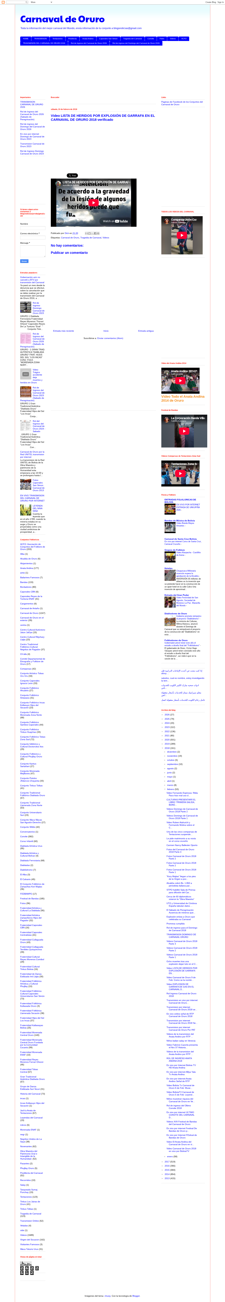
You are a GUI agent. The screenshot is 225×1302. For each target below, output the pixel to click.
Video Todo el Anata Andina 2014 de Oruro (182, 398)
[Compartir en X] (92, 233)
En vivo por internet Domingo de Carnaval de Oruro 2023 (32, 136)
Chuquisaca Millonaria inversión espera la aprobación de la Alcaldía (187, 573)
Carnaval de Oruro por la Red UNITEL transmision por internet (32, 454)
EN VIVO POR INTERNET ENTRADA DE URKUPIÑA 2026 (188, 507)
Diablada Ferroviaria (30, 860)
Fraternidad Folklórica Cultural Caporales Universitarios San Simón (32, 993)
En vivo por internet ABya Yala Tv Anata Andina (181, 1073)
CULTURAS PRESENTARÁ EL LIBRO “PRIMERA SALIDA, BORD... (181, 802)
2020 (167, 739)
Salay (23, 1185)
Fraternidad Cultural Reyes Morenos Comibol (32, 958)
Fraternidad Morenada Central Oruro (31, 1033)
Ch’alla (23, 654)
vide (22, 1230)
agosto (170, 768)
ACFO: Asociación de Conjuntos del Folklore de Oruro (32, 547)
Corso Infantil (26, 841)
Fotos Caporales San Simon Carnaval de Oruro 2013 (39, 485)
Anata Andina (26, 568)
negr (22, 1134)
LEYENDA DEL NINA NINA (37, 508)
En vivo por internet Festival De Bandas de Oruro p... (182, 1129)
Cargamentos (26, 603)
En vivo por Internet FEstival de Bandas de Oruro (182, 1136)
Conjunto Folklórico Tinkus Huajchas (29, 730)
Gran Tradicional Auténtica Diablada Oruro (32, 1077)
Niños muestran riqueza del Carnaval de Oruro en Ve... (181, 1100)
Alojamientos (26, 563)
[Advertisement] (112, 71)
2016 (167, 1166)
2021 (167, 735)
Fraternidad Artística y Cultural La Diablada (30, 909)
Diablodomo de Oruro (176, 613)
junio (169, 772)
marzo (170, 785)
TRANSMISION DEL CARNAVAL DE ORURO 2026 (44, 43)
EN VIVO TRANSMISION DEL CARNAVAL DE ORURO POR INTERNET (32, 498)
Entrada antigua (146, 331)
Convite (151, 39)
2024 (167, 723)
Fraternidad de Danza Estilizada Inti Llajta (30, 975)
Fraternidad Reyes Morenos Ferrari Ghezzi (31, 1060)
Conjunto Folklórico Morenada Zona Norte (31, 713)
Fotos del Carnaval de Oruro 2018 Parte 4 (180, 850)
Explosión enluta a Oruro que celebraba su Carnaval (181, 918)
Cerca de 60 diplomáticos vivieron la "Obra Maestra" (180, 897)
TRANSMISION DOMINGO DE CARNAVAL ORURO (181, 935)
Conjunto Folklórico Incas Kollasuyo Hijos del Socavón (32, 705)
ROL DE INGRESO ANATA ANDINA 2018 (179, 1059)
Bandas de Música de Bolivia (180, 520)
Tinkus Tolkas (26, 1209)
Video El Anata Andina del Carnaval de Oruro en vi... (180, 1143)
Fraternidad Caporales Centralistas (31, 933)
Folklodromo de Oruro (176, 640)
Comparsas (25, 669)
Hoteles (168, 568)
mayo (170, 776)
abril (169, 781)
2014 (167, 1174)
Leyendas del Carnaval (31, 1117)
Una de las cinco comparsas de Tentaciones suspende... (182, 833)
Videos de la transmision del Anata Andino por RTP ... (180, 1035)
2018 (167, 748)
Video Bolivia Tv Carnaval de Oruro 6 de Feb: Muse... (180, 1086)
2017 (167, 1161)
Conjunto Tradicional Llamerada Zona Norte (31, 803)
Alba (22, 554)
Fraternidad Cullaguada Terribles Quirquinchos (31, 948)
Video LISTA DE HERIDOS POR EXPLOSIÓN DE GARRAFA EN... (182, 971)
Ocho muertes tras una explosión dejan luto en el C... (182, 962)
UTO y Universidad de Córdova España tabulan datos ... (182, 904)
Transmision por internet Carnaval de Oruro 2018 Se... (182, 1021)
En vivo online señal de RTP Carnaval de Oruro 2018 (180, 1015)
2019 (167, 744)
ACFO (183, 39)
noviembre (172, 756)
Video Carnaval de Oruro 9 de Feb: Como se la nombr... (181, 978)
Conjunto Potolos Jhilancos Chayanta (29, 779)
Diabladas (25, 865)
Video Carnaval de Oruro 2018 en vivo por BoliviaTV (181, 1149)
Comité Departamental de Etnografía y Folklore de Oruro (32, 661)
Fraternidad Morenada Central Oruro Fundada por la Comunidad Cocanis (31, 1044)
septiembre (173, 764)
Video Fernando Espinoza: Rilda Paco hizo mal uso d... (182, 794)
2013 (167, 1178)
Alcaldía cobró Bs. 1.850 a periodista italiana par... (179, 884)
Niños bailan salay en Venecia (181, 1040)
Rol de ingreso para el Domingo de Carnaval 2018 (182, 929)
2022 (167, 731)
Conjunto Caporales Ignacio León (29, 681)
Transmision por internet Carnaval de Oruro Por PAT (181, 1028)
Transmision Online (29, 1221)
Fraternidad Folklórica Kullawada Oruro (30, 1004)
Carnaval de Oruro (62, 18)
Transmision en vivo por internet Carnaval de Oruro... (182, 1001)
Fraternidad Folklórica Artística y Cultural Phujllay (30, 984)
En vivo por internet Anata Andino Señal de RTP (179, 1079)
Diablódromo (26, 870)
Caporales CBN (27, 591)
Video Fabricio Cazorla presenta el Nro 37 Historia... (182, 1046)
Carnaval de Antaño (29, 608)
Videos (173, 39)
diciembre (172, 752)
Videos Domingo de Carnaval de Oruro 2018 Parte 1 (182, 816)
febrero (171, 789)
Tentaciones (57, 39)
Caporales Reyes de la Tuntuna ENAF (31, 597)
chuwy (108, 1296)
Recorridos (25, 1180)
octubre (171, 760)
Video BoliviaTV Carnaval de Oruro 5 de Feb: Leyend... (180, 1093)
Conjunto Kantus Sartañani (28, 765)
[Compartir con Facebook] (95, 233)
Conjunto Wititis (27, 827)
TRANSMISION (40, 39)
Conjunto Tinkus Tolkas (31, 785)
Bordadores (26, 587)
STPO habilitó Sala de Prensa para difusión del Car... (181, 891)
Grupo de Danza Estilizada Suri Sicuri (30, 1087)
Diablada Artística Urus (31, 846)
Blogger (136, 1296)
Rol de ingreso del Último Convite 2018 (179, 1106)
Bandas (24, 582)
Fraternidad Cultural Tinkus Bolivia (30, 967)
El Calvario (25, 879)
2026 (167, 714)
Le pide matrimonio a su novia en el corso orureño (181, 839)
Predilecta (72, 39)
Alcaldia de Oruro (28, 558)
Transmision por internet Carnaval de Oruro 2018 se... (182, 1008)
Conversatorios (27, 831)
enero (170, 1156)
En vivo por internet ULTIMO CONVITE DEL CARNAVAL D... (180, 1115)
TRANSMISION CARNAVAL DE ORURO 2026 (31, 104)
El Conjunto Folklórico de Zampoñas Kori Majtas (32, 885)
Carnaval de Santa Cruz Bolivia (181, 539)
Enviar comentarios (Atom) (110, 338)
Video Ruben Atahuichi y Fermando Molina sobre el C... (180, 825)
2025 (167, 719)
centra (23, 625)
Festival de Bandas (29, 898)
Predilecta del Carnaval (31, 1173)
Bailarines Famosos (29, 577)
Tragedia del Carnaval (132, 39)
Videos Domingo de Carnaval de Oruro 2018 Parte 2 (182, 810)
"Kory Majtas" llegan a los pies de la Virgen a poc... (181, 877)
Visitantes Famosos (29, 1244)
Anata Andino (88, 39)
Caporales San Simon (108, 39)
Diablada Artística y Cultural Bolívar (29, 854)
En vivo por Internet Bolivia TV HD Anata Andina (181, 1066)
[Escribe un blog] (89, 233)
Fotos (162, 39)
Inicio (106, 331)
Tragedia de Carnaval (90, 237)
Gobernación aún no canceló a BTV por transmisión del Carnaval (32, 280)
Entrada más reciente (63, 331)
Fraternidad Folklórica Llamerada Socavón (30, 1011)
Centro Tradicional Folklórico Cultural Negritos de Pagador (30, 647)
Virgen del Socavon (29, 1239)
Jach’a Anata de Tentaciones (28, 1111)
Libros (23, 1125)
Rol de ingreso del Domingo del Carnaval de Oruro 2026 (136, 43)
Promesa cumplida (176, 923)
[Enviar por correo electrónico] (86, 233)
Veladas (24, 1225)
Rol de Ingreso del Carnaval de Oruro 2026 (89, 43)
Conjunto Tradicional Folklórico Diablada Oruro (32, 794)
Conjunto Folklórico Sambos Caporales (29, 723)
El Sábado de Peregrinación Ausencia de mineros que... (181, 911)
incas (22, 1098)
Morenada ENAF (28, 1129)
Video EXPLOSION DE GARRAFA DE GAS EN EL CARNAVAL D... (180, 987)
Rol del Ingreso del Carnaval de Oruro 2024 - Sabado (39, 426)
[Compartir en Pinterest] (98, 233)
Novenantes (26, 1146)
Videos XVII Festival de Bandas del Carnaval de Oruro (182, 1122)
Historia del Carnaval (30, 1094)
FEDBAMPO (26, 894)
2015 (167, 1170)
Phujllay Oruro (27, 1168)
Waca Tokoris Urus (29, 1249)
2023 (167, 727)
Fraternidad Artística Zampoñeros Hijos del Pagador (30, 918)
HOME (25, 39)
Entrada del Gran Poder (177, 595)
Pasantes (24, 1163)
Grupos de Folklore (175, 550)
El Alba (23, 874)
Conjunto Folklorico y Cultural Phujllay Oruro (31, 755)
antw (22, 572)
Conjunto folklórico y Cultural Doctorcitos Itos (31, 745)
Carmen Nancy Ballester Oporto (182, 845)
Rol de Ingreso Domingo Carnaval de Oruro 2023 (32, 152)
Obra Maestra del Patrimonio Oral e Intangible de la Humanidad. (28, 1155)
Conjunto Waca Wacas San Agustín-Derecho (31, 821)
